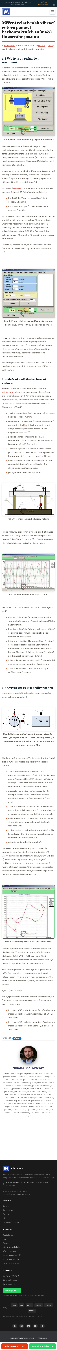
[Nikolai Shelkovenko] (28, 1054)
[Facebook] (14, 1326)
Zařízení (6, 1214)
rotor (50, 45)
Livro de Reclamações (11, 1263)
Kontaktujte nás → (12, 1290)
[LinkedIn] (28, 1326)
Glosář (5, 1243)
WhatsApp (10, 1284)
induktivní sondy (10, 392)
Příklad (17, 1038)
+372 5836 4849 (12, 1276)
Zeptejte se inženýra (42, 1346)
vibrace (41, 45)
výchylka (17, 188)
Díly (4, 1218)
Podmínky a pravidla (11, 1259)
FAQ (4, 1239)
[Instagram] (21, 1326)
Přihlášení (42, 1338)
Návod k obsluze (9, 1251)
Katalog (6, 1206)
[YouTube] (35, 1326)
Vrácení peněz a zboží (11, 1255)
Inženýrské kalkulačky (12, 1247)
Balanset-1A (9, 45)
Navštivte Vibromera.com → (44, 3)
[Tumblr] (42, 1326)
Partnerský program (11, 1222)
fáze (25, 425)
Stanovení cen (8, 1210)
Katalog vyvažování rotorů (22, 1338)
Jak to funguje (8, 1235)
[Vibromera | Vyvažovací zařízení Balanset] (7, 11)
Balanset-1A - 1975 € (15, 1346)
